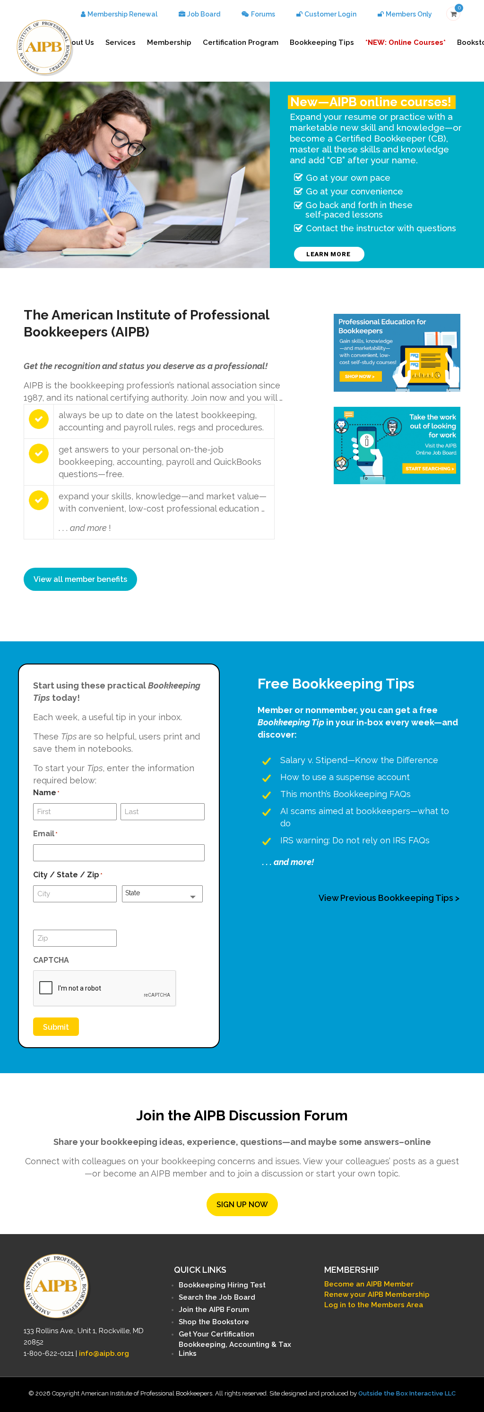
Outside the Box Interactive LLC (407, 1393)
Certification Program (240, 42)
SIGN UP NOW (242, 1204)
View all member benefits (80, 579)
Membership (169, 42)
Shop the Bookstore (214, 1322)
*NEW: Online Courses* (405, 42)
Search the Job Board (217, 1297)
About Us (78, 42)
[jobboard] (397, 446)
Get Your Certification (216, 1334)
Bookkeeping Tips (322, 42)
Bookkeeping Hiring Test (222, 1285)
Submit (56, 1027)
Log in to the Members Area (373, 1305)
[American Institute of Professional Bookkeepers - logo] (45, 47)
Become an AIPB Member (369, 1284)
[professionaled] (397, 353)
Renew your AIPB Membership (377, 1294)
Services (120, 42)
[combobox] (162, 893)
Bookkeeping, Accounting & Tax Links (235, 1349)
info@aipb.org (104, 1353)
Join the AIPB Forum (214, 1309)
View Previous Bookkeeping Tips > (389, 898)
